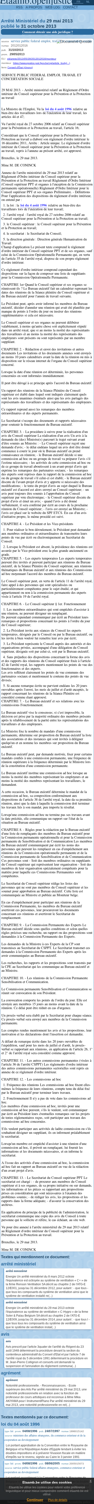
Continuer (35, 1500)
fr (78, 1)
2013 (67, 20)
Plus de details (57, 1500)
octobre (36, 26)
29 (49, 20)
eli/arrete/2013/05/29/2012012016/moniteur (31, 58)
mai (57, 20)
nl (88, 1)
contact (70, 7)
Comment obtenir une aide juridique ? (47, 32)
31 (23, 26)
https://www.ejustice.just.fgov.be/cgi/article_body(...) (41, 63)
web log (52, 7)
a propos (34, 7)
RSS (19, 7)
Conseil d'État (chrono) (20, 67)
